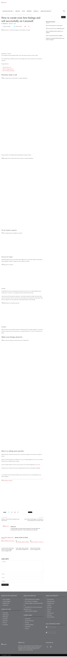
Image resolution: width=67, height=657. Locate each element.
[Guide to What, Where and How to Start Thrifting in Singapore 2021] (22, 543)
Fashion (36, 11)
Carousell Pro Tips (7, 11)
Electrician (49, 609)
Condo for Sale (5, 605)
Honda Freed (5, 620)
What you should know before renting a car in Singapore (54, 32)
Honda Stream (5, 616)
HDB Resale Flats (6, 603)
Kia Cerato (5, 622)
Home (2, 14)
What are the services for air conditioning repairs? (55, 28)
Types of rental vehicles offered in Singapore (54, 35)
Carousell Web (27, 618)
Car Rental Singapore (7, 601)
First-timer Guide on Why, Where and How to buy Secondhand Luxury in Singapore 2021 (7, 549)
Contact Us (27, 628)
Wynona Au (5, 23)
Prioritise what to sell (7, 67)
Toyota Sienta (5, 624)
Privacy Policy (27, 626)
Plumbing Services (50, 603)
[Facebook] (47, 647)
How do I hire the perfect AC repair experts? (54, 25)
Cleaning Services (50, 613)
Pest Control (49, 607)
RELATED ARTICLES (7, 537)
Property (29, 11)
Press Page (27, 622)
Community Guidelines (29, 624)
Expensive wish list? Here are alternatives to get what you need (10, 520)
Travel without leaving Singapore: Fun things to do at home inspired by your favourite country (33, 520)
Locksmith (49, 605)
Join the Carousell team (29, 620)
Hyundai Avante (6, 614)
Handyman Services (51, 601)
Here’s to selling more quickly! (8, 70)
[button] (64, 11)
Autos (23, 11)
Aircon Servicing (50, 599)
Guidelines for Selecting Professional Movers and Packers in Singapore (55, 39)
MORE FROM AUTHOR (21, 537)
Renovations (49, 615)
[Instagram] (50, 647)
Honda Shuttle (5, 612)
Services (17, 11)
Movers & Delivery (50, 617)
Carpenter (49, 611)
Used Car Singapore (6, 599)
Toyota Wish (5, 618)
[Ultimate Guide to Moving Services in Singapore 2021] (36, 543)
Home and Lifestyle (46, 11)
